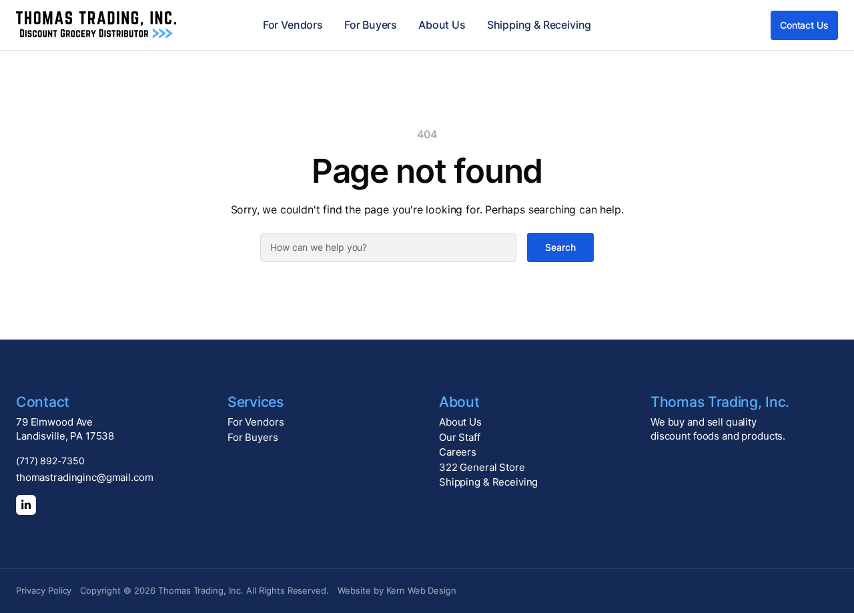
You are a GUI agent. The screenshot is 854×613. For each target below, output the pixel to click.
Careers (457, 452)
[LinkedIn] (26, 505)
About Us (442, 24)
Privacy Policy (43, 590)
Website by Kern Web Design (397, 590)
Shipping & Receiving (539, 24)
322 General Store (482, 467)
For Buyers (370, 24)
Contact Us (804, 25)
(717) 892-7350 (50, 460)
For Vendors (293, 24)
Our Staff (459, 437)
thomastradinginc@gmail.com (84, 477)
